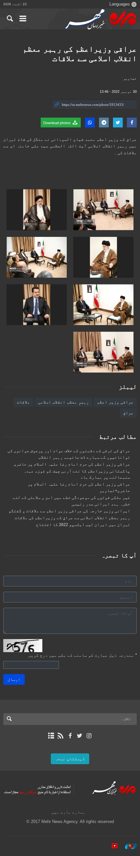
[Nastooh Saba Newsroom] (128, 846)
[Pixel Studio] (111, 846)
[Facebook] (70, 736)
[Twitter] (80, 736)
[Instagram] (89, 736)
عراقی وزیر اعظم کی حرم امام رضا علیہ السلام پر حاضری (72, 464)
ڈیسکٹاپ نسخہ (70, 758)
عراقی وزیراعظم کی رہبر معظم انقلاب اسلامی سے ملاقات (80, 53)
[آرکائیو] (51, 736)
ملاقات (23, 402)
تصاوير (130, 78)
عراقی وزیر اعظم (115, 402)
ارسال (14, 679)
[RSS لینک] (60, 736)
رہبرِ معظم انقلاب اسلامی (63, 402)
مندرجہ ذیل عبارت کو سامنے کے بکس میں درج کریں (82, 655)
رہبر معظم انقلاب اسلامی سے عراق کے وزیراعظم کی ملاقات (72, 518)
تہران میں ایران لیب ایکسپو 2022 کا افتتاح (83, 524)
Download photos (57, 123)
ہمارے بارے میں (68, 812)
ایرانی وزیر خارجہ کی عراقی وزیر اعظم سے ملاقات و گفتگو (69, 511)
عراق (128, 412)
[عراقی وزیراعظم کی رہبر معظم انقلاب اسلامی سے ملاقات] (103, 209)
